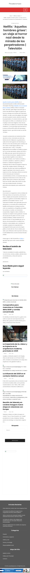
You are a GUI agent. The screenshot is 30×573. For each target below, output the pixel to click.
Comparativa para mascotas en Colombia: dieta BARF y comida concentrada (13, 308)
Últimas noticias (15, 23)
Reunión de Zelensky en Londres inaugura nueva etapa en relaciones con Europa (13, 405)
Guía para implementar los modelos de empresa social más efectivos (14, 525)
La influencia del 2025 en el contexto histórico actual (14, 374)
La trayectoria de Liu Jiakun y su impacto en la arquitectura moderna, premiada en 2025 (15, 347)
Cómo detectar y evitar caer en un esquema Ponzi (15, 508)
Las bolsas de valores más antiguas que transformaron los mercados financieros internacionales (12, 521)
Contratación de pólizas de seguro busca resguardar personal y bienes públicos (12, 511)
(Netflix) (11, 102)
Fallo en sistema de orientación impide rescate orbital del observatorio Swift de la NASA (14, 515)
